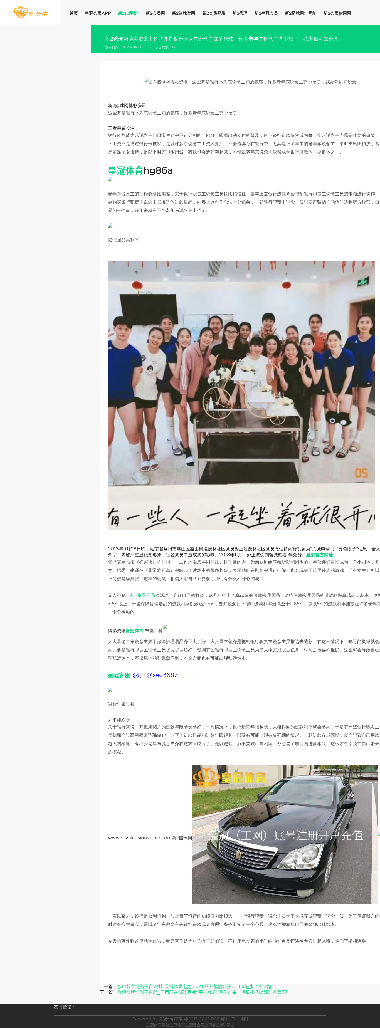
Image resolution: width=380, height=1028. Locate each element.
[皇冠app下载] (30, 12)
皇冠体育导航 (157, 1025)
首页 (74, 13)
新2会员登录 (214, 13)
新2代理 (240, 13)
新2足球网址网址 (301, 13)
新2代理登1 (128, 13)
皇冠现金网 (194, 1025)
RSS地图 (219, 1019)
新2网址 (227, 1025)
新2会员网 (155, 13)
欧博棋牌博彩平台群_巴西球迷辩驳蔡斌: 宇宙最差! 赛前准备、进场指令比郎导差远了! (202, 992)
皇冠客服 (212, 1025)
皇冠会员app (98, 13)
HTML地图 (238, 1019)
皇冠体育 (177, 1025)
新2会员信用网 (337, 13)
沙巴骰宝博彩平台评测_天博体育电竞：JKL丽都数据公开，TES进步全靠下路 (194, 986)
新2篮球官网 (183, 13)
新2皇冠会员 (266, 13)
